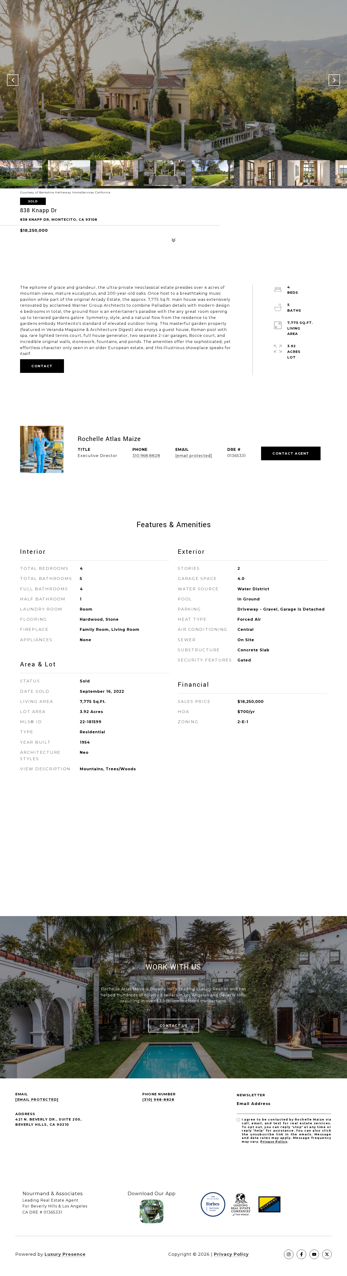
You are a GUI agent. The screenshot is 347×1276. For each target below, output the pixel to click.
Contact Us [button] (174, 1025)
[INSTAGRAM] (288, 1254)
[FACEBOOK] (301, 1254)
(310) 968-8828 (158, 1099)
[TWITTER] (327, 1254)
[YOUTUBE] (314, 1254)
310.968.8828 (146, 455)
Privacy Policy (273, 1141)
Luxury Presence (65, 1254)
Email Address (254, 1103)
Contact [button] (42, 366)
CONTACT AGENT (290, 453)
